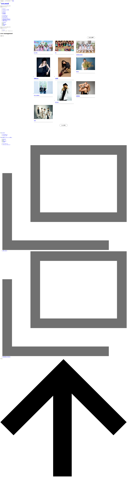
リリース (4, 11)
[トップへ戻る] (63, 476)
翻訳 (13, 0)
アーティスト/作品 (5, 9)
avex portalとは (4, 15)
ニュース (4, 10)
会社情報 (4, 13)
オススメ (4, 8)
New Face (4, 12)
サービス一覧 (4, 16)
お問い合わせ (4, 20)
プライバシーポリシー (6, 18)
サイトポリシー (5, 17)
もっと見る (63, 125)
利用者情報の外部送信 (6, 19)
